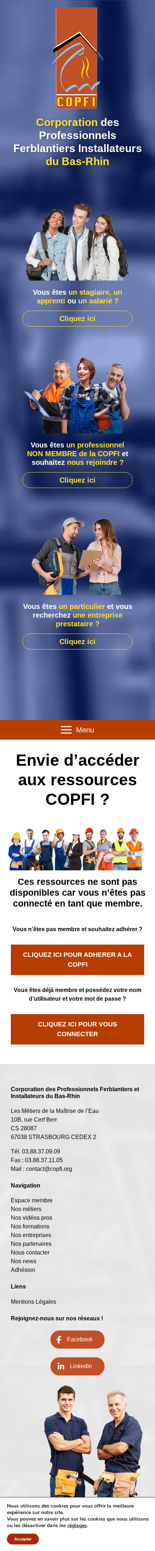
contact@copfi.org (49, 1169)
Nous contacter (30, 1252)
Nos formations (30, 1226)
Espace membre (32, 1200)
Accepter (23, 1539)
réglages (77, 1525)
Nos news (23, 1261)
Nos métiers (26, 1209)
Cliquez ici (77, 319)
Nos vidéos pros (31, 1218)
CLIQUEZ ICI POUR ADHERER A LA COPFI (77, 959)
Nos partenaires (31, 1244)
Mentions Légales (33, 1302)
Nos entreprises (31, 1235)
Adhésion (23, 1270)
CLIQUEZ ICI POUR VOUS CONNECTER (77, 1029)
